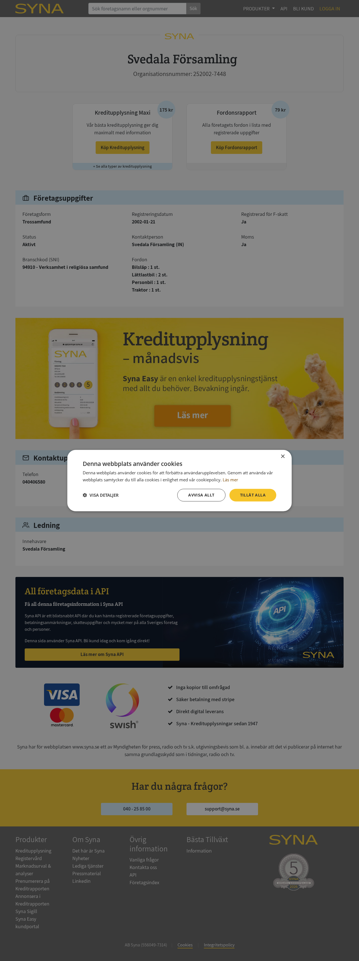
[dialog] (179, 480)
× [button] (282, 456)
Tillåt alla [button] (253, 495)
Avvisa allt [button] (201, 495)
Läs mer (230, 479)
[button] (101, 495)
